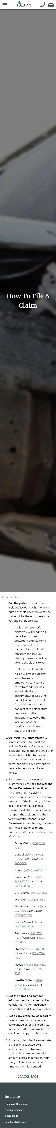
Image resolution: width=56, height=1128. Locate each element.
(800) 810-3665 (24, 989)
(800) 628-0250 (35, 899)
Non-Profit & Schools (15, 1122)
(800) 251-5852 (38, 892)
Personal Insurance (14, 1110)
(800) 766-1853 (38, 949)
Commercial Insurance (16, 1104)
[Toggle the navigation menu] (5, 4)
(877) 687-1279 (23, 915)
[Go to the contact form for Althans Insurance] (51, 4)
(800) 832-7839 (35, 964)
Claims (17, 597)
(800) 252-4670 (33, 870)
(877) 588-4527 (24, 885)
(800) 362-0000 (24, 926)
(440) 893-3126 (17, 792)
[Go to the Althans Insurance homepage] (24, 5)
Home (5, 597)
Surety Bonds (11, 1116)
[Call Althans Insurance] (43, 4)
